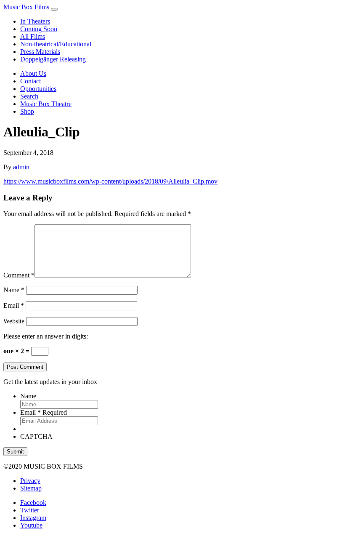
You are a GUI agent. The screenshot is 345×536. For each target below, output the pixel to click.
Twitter (29, 510)
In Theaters (35, 21)
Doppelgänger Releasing (53, 59)
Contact (30, 81)
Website (13, 321)
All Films (32, 36)
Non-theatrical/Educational (55, 44)
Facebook (33, 502)
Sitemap (31, 488)
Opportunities (38, 88)
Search (29, 96)
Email (13, 305)
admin (21, 167)
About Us (33, 73)
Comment (18, 275)
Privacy (30, 480)
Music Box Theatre (46, 103)
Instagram (33, 517)
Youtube (31, 525)
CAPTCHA (36, 436)
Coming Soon (38, 28)
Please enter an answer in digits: (45, 336)
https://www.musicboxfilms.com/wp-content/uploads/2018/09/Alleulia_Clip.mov (110, 181)
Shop (27, 111)
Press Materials (40, 51)
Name (13, 289)
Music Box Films (26, 7)
